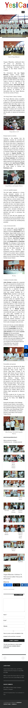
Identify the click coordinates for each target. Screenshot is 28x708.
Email (5, 620)
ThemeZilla (14, 704)
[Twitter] (26, 351)
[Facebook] (26, 347)
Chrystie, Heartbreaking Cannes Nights (5, 658)
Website (5, 626)
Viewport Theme (7, 704)
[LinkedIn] (26, 355)
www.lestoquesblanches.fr (10, 437)
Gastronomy (11, 589)
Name (5, 614)
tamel (5, 692)
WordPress (19, 702)
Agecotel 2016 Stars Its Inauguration (23, 658)
